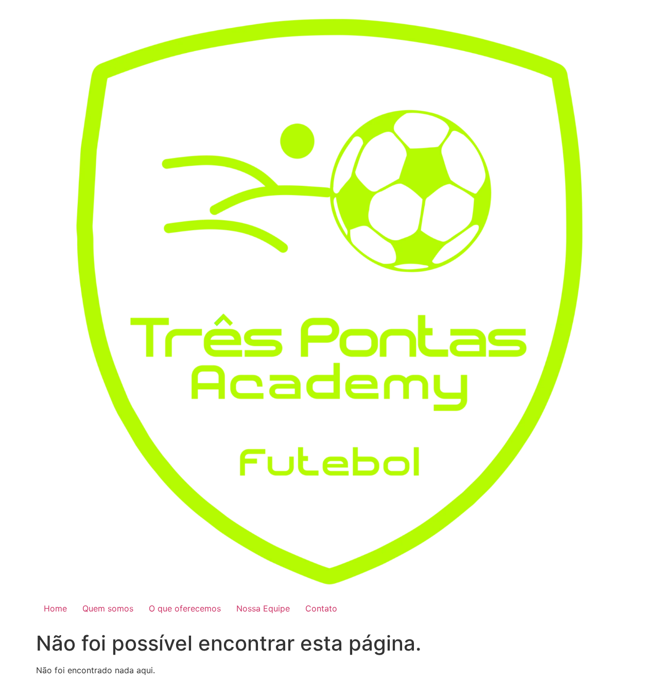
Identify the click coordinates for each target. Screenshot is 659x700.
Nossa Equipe (263, 608)
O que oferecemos (185, 608)
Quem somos (107, 608)
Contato (321, 608)
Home (55, 608)
